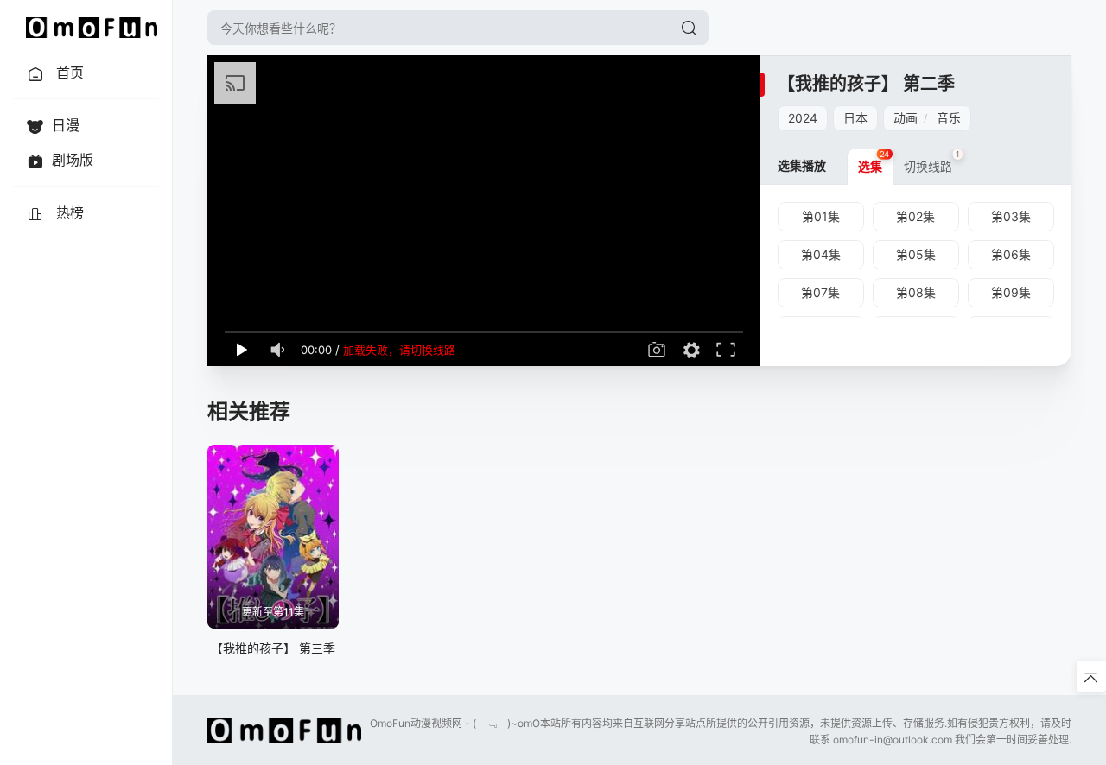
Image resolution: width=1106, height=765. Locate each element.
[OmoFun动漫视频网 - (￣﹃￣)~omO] (91, 27)
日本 (855, 118)
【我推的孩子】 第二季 (866, 83)
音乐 (949, 118)
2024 (802, 118)
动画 (905, 118)
